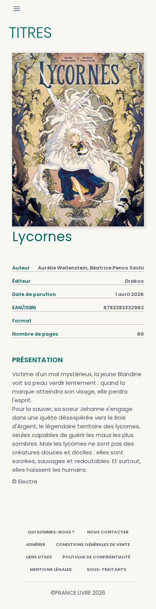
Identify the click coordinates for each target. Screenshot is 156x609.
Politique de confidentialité (96, 557)
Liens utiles (39, 557)
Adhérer (35, 544)
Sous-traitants (106, 569)
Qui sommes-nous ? (51, 532)
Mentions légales (51, 569)
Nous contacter (107, 532)
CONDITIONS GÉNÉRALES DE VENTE (93, 544)
